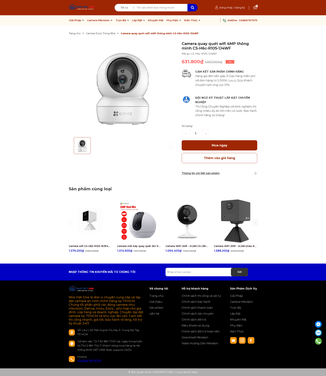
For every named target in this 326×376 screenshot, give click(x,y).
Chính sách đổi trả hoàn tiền (201, 331)
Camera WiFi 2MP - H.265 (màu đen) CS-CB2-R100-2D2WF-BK (235, 246)
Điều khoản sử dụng (195, 325)
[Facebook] (318, 324)
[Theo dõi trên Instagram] (242, 340)
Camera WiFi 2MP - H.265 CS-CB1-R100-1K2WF (187, 246)
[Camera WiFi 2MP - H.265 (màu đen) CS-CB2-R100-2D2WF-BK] (235, 221)
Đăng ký (240, 7)
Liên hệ (154, 313)
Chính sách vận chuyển (198, 313)
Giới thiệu (155, 301)
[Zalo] (318, 332)
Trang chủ (156, 295)
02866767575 (248, 20)
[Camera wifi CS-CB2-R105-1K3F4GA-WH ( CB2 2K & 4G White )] (90, 221)
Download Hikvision (195, 337)
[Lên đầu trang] (320, 370)
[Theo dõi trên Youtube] (234, 340)
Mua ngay (219, 145)
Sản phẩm (156, 307)
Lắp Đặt (137, 20)
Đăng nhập (226, 7)
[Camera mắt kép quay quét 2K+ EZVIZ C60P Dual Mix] (138, 221)
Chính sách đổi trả (194, 319)
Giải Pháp (75, 20)
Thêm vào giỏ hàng (92, 239)
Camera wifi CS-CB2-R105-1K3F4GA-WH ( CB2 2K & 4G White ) (90, 246)
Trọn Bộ (121, 20)
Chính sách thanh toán (197, 307)
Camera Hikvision (98, 20)
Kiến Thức (191, 20)
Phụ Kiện (173, 20)
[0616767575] (318, 341)
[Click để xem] (123, 88)
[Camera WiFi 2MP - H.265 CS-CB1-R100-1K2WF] (187, 221)
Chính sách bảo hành (196, 301)
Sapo (195, 372)
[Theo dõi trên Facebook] (251, 340)
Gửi (239, 271)
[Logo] (82, 7)
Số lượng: (187, 126)
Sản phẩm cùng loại (90, 188)
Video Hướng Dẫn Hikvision (200, 343)
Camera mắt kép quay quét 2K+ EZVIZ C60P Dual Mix (138, 246)
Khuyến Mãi (155, 20)
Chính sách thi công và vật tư (201, 295)
